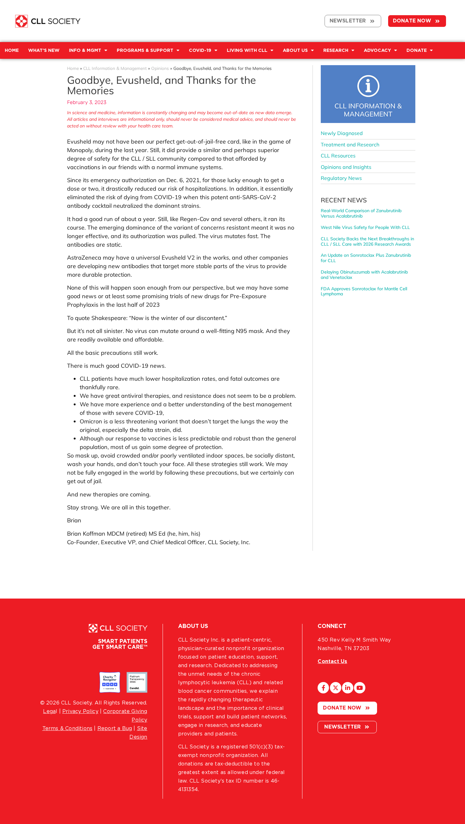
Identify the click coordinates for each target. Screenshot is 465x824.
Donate (416, 50)
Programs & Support (145, 50)
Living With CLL (247, 50)
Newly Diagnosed (342, 133)
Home (73, 68)
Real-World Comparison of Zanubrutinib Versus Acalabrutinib (361, 213)
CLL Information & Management (115, 68)
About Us (295, 50)
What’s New (43, 50)
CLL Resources (338, 155)
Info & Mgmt (85, 50)
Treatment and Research (350, 144)
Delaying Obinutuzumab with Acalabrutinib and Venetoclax (364, 274)
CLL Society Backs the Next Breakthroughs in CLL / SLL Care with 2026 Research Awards (367, 241)
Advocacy (377, 50)
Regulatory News (341, 178)
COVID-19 (200, 50)
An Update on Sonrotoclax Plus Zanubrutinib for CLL (366, 257)
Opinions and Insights (346, 167)
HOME (12, 50)
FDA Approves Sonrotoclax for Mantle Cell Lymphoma (364, 291)
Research (335, 50)
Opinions (160, 68)
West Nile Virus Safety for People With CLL (365, 227)
